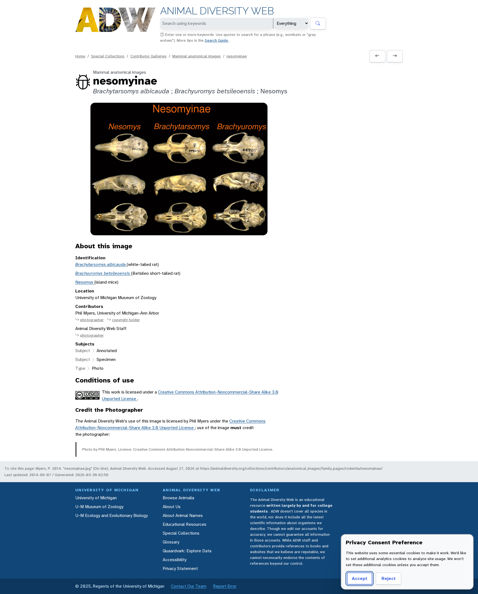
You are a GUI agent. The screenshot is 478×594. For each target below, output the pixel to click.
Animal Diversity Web (217, 11)
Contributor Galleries (148, 56)
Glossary (171, 542)
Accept (359, 578)
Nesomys (84, 282)
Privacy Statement (180, 568)
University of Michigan (96, 498)
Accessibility (174, 560)
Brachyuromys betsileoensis (103, 273)
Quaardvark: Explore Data (187, 551)
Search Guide (217, 40)
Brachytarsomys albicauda (101, 264)
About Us (172, 506)
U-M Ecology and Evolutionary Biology (111, 515)
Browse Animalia (178, 498)
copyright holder (126, 319)
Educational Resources (184, 524)
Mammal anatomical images (196, 56)
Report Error (225, 586)
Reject (388, 578)
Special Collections (107, 56)
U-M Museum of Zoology (99, 506)
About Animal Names (183, 515)
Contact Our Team (188, 586)
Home (80, 56)
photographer (92, 319)
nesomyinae (237, 56)
